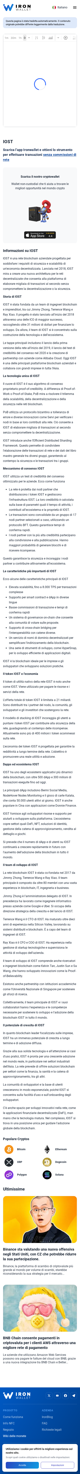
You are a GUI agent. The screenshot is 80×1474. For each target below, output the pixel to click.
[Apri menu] (75, 7)
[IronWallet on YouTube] (57, 1395)
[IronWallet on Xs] (49, 1395)
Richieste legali (52, 1429)
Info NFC (9, 1423)
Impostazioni (57, 1465)
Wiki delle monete (14, 1436)
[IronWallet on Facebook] (65, 1395)
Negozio (8, 1429)
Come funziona (13, 1417)
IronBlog (47, 1417)
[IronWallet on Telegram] (73, 1395)
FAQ (44, 1423)
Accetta (22, 1465)
